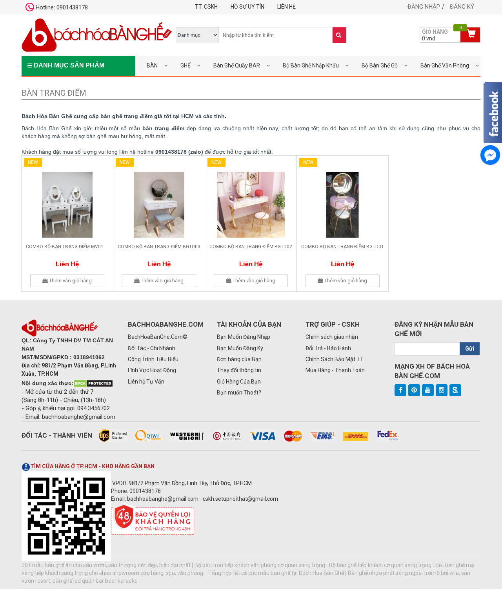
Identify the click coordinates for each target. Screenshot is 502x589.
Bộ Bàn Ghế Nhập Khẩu (311, 65)
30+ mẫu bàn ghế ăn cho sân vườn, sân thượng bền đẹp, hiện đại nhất (106, 565)
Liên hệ (286, 7)
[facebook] (400, 390)
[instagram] (441, 390)
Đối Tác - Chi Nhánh (151, 348)
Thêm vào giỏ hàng (70, 281)
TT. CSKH (206, 7)
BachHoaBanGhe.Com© (157, 337)
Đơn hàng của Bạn (239, 359)
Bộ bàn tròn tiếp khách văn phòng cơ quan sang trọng (260, 565)
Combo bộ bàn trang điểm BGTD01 (342, 246)
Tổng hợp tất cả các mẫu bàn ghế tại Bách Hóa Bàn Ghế (276, 573)
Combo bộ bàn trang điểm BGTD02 (250, 246)
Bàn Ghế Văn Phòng (444, 65)
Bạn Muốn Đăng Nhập (243, 337)
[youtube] (428, 390)
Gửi (469, 348)
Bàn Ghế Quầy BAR (236, 65)
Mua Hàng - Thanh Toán (335, 370)
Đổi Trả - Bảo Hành (328, 348)
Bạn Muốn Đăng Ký (240, 348)
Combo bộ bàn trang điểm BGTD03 (159, 246)
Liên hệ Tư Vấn (146, 381)
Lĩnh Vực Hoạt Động (152, 370)
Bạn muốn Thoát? (239, 392)
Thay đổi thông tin (239, 370)
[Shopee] (455, 390)
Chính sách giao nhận (332, 337)
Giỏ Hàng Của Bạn (239, 381)
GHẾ (185, 65)
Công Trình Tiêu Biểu (153, 359)
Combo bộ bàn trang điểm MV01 (65, 246)
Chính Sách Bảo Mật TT (335, 359)
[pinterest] (414, 390)
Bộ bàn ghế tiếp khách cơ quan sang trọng (380, 565)
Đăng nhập (423, 6)
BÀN (152, 65)
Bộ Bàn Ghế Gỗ (380, 65)
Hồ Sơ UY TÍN (247, 7)
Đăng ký (462, 6)
